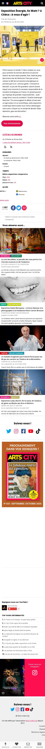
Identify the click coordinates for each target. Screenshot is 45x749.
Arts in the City (31, 721)
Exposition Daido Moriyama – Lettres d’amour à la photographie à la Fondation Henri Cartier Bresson (22, 309)
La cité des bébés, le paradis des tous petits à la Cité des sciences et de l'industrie (21, 260)
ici (20, 116)
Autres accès (4, 200)
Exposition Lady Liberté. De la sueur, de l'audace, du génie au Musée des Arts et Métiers (21, 402)
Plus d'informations (12, 123)
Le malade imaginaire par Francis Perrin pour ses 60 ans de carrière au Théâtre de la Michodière (21, 358)
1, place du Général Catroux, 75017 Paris (16, 142)
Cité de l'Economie (12, 134)
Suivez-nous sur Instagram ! (34, 665)
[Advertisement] (22, 537)
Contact (42, 726)
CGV (43, 735)
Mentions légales (38, 732)
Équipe (42, 729)
